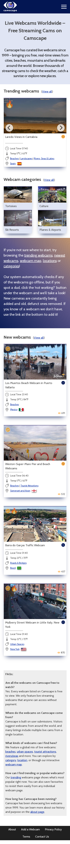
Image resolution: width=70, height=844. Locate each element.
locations (50, 261)
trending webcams (38, 255)
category (10, 760)
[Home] (10, 10)
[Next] (61, 128)
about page (37, 812)
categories (11, 266)
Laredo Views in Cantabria (21, 137)
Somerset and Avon (20, 490)
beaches (10, 751)
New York (15, 649)
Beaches (14, 158)
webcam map (30, 261)
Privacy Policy (53, 829)
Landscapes (26, 158)
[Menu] (64, 7)
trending (16, 777)
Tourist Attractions (29, 485)
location (22, 760)
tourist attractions (45, 751)
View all (47, 91)
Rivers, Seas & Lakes (44, 158)
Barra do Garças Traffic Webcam (25, 545)
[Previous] (9, 128)
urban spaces (25, 751)
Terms (26, 836)
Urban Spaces (17, 644)
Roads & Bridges (18, 563)
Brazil (13, 568)
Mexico (13, 409)
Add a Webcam (30, 829)
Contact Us (42, 836)
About (12, 829)
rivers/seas (11, 756)
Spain (13, 163)
